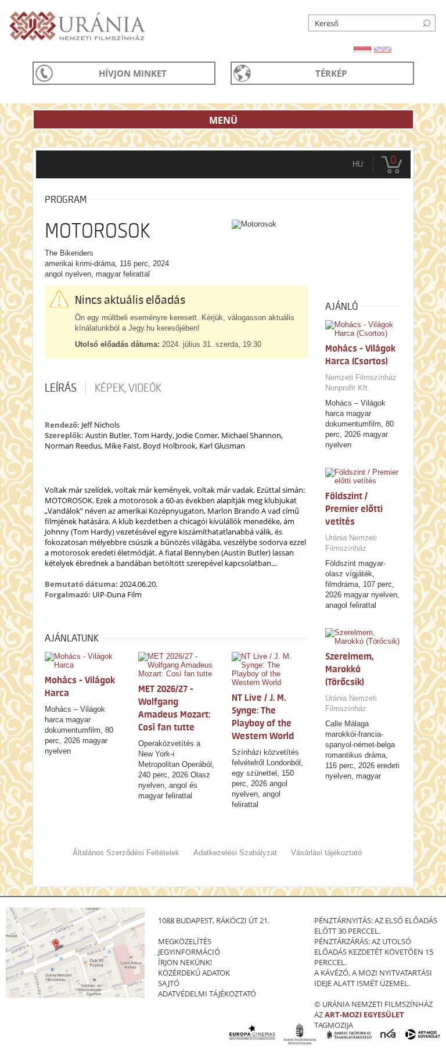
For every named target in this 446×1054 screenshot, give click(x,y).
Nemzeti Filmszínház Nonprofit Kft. (361, 382)
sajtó (168, 983)
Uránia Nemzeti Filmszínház (351, 543)
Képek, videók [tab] (128, 388)
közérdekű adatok (194, 972)
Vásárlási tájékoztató (326, 852)
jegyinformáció (189, 952)
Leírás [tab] (61, 388)
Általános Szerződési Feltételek (126, 852)
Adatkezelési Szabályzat (235, 852)
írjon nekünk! (185, 962)
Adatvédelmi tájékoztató (207, 993)
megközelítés (184, 941)
